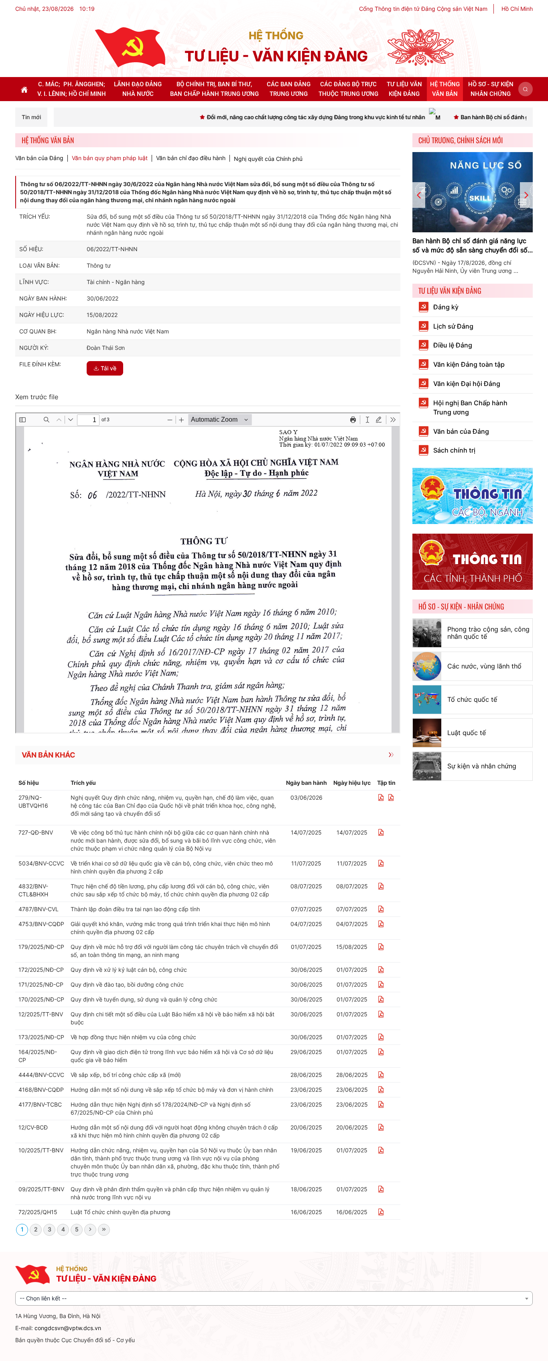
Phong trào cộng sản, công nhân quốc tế (488, 632)
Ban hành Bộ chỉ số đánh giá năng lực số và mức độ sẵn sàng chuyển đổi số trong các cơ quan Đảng (470, 246)
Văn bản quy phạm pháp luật (110, 158)
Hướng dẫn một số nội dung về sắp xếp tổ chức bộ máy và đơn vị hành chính (172, 1089)
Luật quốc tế (466, 733)
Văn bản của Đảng (39, 158)
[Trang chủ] (130, 46)
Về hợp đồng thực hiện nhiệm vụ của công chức (133, 1037)
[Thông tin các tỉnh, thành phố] (472, 561)
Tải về (108, 368)
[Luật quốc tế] (427, 733)
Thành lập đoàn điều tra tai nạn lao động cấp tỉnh (135, 909)
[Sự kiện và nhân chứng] (427, 766)
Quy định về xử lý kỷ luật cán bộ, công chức (129, 969)
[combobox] (274, 1298)
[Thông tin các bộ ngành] (472, 495)
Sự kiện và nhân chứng (481, 766)
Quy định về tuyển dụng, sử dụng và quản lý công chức (144, 999)
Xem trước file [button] (36, 397)
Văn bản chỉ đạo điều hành (190, 158)
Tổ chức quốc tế (472, 699)
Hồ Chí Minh (517, 8)
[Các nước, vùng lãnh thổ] (427, 666)
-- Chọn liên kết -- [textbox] (43, 1298)
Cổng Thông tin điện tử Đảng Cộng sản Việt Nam (423, 8)
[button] (525, 89)
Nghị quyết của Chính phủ (268, 158)
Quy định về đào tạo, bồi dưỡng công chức (127, 984)
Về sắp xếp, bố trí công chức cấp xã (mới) (126, 1074)
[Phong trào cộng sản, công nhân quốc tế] (427, 633)
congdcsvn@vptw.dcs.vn (68, 1327)
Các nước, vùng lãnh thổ (484, 666)
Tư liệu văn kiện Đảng (449, 290)
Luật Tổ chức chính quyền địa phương (120, 1212)
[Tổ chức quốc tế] (427, 699)
